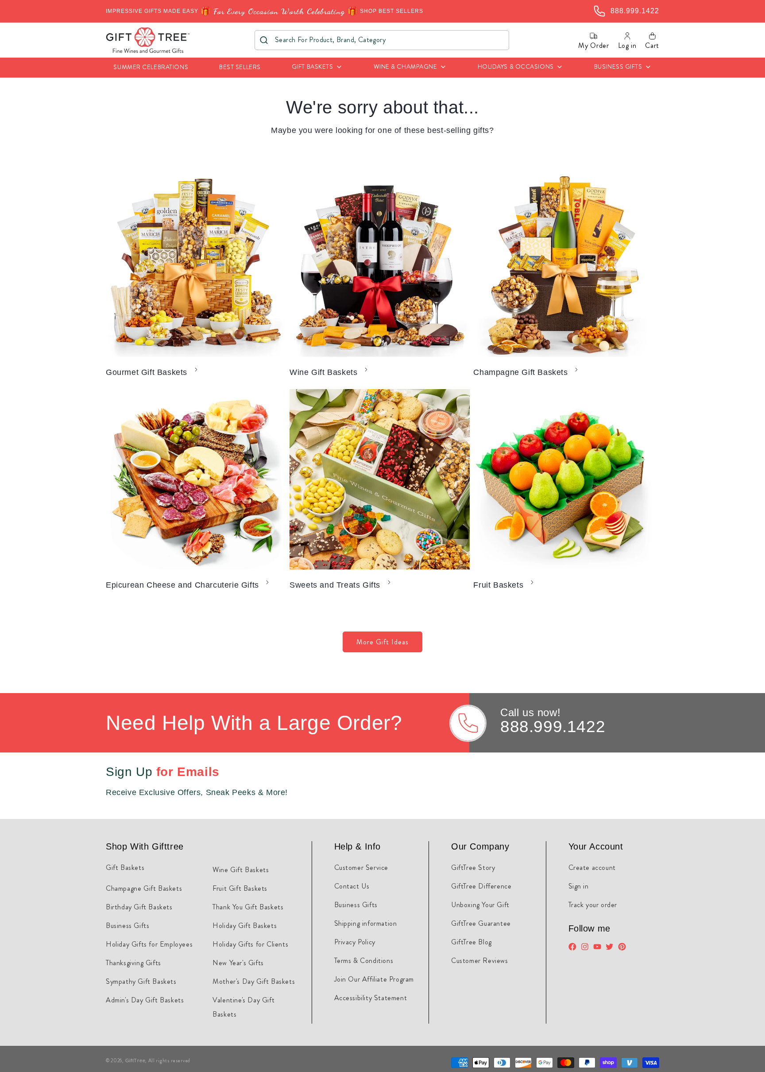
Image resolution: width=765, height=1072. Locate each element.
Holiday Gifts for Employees (149, 944)
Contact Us (352, 886)
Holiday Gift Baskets (244, 925)
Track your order (593, 905)
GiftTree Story (473, 867)
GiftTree (135, 1060)
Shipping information (365, 923)
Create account (592, 867)
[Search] (264, 40)
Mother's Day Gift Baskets (253, 981)
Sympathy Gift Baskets (141, 981)
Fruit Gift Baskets (239, 888)
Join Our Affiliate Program (374, 979)
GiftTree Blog (471, 942)
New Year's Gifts (238, 963)
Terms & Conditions (364, 960)
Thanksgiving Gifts (133, 963)
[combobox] (382, 40)
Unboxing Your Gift (480, 905)
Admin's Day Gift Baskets (145, 1000)
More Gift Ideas (382, 642)
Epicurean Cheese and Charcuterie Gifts (182, 585)
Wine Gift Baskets (323, 372)
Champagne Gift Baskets (520, 372)
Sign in (578, 886)
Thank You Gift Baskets (247, 907)
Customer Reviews (479, 960)
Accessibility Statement (370, 998)
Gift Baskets (125, 867)
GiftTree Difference (481, 886)
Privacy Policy (354, 942)
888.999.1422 (552, 726)
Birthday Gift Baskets (139, 907)
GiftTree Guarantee (481, 923)
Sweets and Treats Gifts (335, 585)
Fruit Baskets (498, 585)
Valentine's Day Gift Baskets (243, 1007)
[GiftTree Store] (148, 40)
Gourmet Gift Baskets (146, 372)
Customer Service (361, 867)
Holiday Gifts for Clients (250, 944)
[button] (317, 68)
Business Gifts (127, 925)
